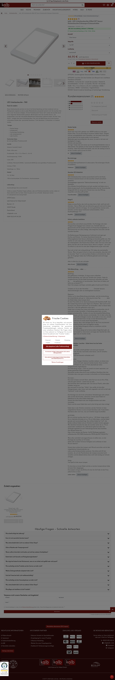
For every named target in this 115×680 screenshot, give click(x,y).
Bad (22, 10)
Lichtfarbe (71, 49)
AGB (3, 643)
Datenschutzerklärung (8, 640)
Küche (28, 10)
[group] (13, 497)
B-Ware (89, 10)
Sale (82, 10)
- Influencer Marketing (36, 640)
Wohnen (37, 10)
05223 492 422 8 (108, 640)
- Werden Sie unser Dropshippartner (41, 643)
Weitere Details (23, 95)
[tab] (10, 95)
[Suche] (82, 5)
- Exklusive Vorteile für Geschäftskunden (42, 635)
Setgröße (70, 41)
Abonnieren (57, 611)
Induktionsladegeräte (61, 10)
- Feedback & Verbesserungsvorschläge (42, 646)
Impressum (5, 638)
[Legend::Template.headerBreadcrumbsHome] (2, 13)
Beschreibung (10, 95)
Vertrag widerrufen (7, 650)
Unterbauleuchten (13, 13)
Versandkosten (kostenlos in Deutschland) (88, 59)
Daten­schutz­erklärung (50, 336)
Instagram (111, 648)
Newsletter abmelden (8, 646)
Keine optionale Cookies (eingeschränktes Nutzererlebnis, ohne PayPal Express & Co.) (57, 358)
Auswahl (70, 34)
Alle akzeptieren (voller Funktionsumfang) (57, 346)
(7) (79, 19)
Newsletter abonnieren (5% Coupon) (57, 626)
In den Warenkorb (92, 63)
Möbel (75, 10)
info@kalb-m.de (109, 643)
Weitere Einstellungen (57, 362)
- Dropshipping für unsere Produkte (40, 638)
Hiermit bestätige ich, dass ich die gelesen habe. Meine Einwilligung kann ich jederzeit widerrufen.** (35, 607)
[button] (89, 68)
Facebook (111, 645)
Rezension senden (97, 122)
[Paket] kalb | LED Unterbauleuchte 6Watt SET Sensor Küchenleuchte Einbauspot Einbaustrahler (13, 510)
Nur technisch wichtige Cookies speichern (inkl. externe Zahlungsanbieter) (57, 352)
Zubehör (46, 10)
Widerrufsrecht (6, 635)
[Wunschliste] (104, 5)
